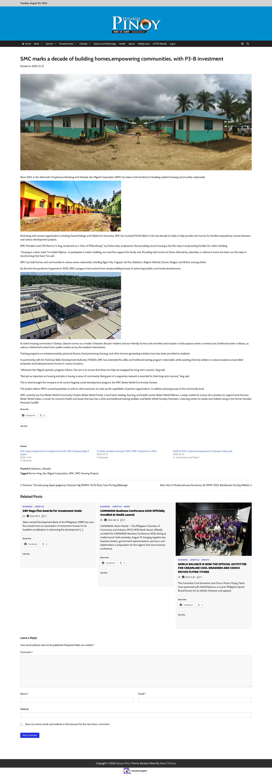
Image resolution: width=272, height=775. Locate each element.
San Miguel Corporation (55, 473)
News (36, 43)
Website (24, 709)
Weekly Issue (144, 43)
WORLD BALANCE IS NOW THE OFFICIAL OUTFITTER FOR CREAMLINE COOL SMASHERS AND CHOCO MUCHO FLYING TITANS (212, 568)
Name (24, 693)
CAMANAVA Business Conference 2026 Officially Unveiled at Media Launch (132, 512)
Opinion (49, 43)
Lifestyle (83, 43)
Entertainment (66, 43)
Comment (26, 652)
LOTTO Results (160, 43)
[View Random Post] (242, 43)
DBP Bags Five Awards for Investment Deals (52, 511)
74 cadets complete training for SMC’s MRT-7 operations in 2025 (126, 451)
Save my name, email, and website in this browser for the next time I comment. (67, 724)
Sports (132, 43)
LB (24, 516)
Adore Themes (168, 763)
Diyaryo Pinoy (123, 763)
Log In (173, 43)
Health (122, 43)
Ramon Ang (35, 473)
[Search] (247, 43)
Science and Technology (105, 43)
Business (36, 468)
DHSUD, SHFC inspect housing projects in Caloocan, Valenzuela (202, 451)
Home (28, 43)
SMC (71, 473)
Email (142, 693)
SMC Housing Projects (87, 473)
